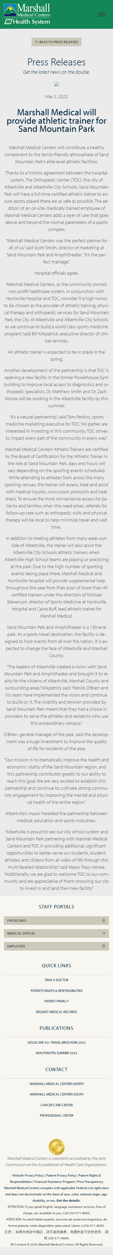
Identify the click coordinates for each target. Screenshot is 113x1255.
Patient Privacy (56, 1001)
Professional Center (56, 1115)
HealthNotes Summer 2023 (56, 1053)
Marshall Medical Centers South (56, 1094)
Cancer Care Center (56, 1105)
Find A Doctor (56, 980)
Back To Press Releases (58, 42)
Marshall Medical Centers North (57, 1084)
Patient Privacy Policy (61, 1175)
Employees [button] (16, 946)
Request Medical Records (56, 1012)
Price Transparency (90, 1181)
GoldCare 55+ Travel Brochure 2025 (57, 1042)
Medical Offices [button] (21, 933)
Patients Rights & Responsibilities (57, 990)
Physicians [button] (16, 920)
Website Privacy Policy (28, 1175)
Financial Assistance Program (54, 1181)
